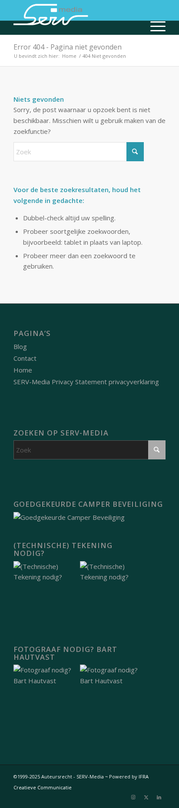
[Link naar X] (145, 797)
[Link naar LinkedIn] (159, 797)
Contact (24, 358)
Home (22, 370)
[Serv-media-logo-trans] (74, 17)
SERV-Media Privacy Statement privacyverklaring (86, 381)
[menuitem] (154, 26)
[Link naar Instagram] (132, 797)
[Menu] (154, 26)
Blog (20, 346)
